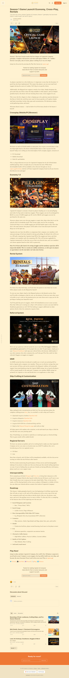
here (26, 412)
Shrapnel (28, 476)
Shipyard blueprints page (26, 426)
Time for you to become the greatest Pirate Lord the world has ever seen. (27, 631)
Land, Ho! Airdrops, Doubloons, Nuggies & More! (25, 639)
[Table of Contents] (1, 339)
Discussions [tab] (20, 613)
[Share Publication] (52, 3)
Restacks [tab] (19, 596)
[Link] (8, 113)
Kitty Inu (36, 476)
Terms (39, 668)
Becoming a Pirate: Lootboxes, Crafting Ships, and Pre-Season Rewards (27, 618)
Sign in (65, 3)
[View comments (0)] (16, 23)
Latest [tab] (15, 613)
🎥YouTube (20, 562)
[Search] (49, 3)
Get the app (41, 671)
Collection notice (45, 668)
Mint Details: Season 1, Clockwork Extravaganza (25, 629)
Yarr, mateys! (13, 640)
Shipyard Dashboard (18, 351)
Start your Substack (31, 671)
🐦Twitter (13, 562)
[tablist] (16, 596)
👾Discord (28, 562)
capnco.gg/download (15, 169)
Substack (28, 675)
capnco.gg (45, 64)
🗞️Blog (34, 562)
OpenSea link (33, 416)
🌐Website (40, 562)
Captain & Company (17, 18)
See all (12, 648)
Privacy (35, 668)
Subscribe (57, 3)
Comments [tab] (13, 596)
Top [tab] (11, 613)
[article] (34, 621)
